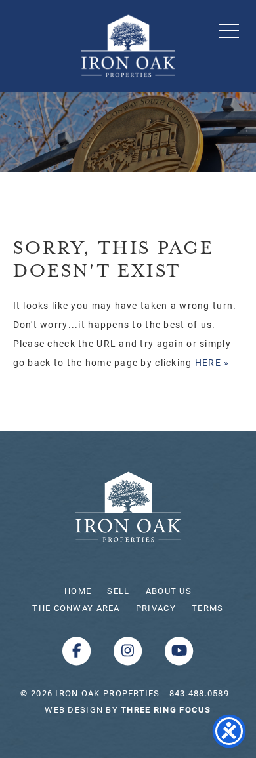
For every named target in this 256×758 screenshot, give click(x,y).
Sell (118, 591)
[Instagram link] (129, 650)
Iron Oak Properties (128, 507)
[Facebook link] (78, 650)
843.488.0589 (199, 693)
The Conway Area (75, 608)
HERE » (212, 362)
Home (77, 591)
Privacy (156, 608)
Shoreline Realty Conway (128, 46)
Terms (207, 608)
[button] (228, 30)
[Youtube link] (179, 650)
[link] (166, 709)
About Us (169, 591)
